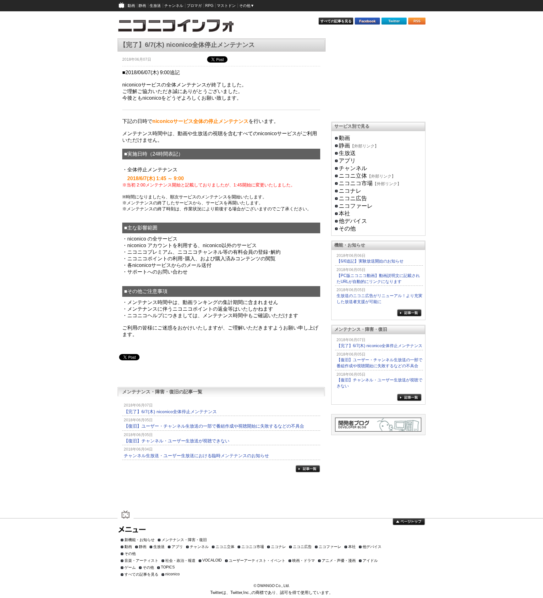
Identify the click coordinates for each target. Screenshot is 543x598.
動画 (344, 138)
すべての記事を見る (336, 21)
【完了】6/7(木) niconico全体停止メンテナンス (170, 411)
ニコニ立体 (353, 176)
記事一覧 (307, 469)
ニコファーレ (356, 206)
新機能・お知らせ (139, 540)
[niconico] (121, 5)
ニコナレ (350, 191)
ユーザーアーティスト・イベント (257, 560)
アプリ (347, 161)
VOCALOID (212, 560)
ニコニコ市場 (356, 183)
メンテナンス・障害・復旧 (184, 540)
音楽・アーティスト (141, 560)
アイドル (370, 560)
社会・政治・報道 (180, 560)
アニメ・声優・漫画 (339, 560)
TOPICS (168, 567)
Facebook (367, 21)
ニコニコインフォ (180, 28)
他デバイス (353, 221)
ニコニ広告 (353, 198)
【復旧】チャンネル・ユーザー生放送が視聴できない (176, 440)
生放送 (347, 153)
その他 (347, 228)
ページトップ (408, 521)
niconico (172, 574)
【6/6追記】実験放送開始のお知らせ (370, 261)
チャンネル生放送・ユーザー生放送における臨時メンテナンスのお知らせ (196, 455)
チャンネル (353, 168)
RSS (417, 21)
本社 (344, 213)
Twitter (394, 21)
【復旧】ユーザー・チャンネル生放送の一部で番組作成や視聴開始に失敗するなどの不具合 (214, 426)
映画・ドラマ (303, 560)
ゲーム (130, 567)
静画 (344, 145)
